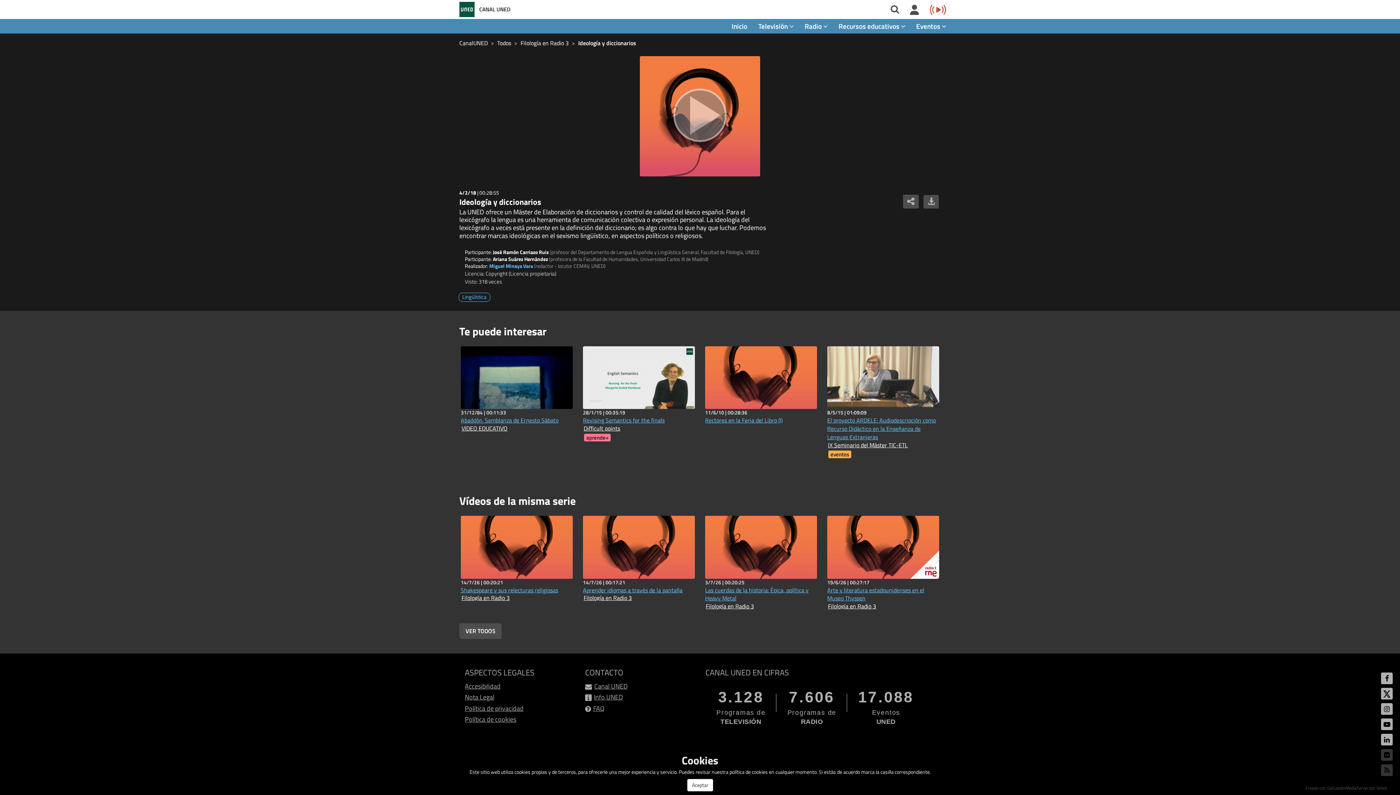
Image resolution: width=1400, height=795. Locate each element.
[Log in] (915, 10)
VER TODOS (480, 631)
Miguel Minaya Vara (511, 266)
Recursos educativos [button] (870, 26)
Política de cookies (490, 719)
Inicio (739, 26)
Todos (504, 43)
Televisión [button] (773, 26)
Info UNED (608, 697)
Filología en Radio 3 (545, 43)
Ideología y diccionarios (607, 43)
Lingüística (474, 297)
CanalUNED (473, 43)
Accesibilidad (483, 686)
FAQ (598, 708)
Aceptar (700, 785)
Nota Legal (479, 697)
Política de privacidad (494, 708)
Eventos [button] (929, 26)
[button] (937, 401)
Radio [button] (814, 26)
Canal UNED (611, 686)
